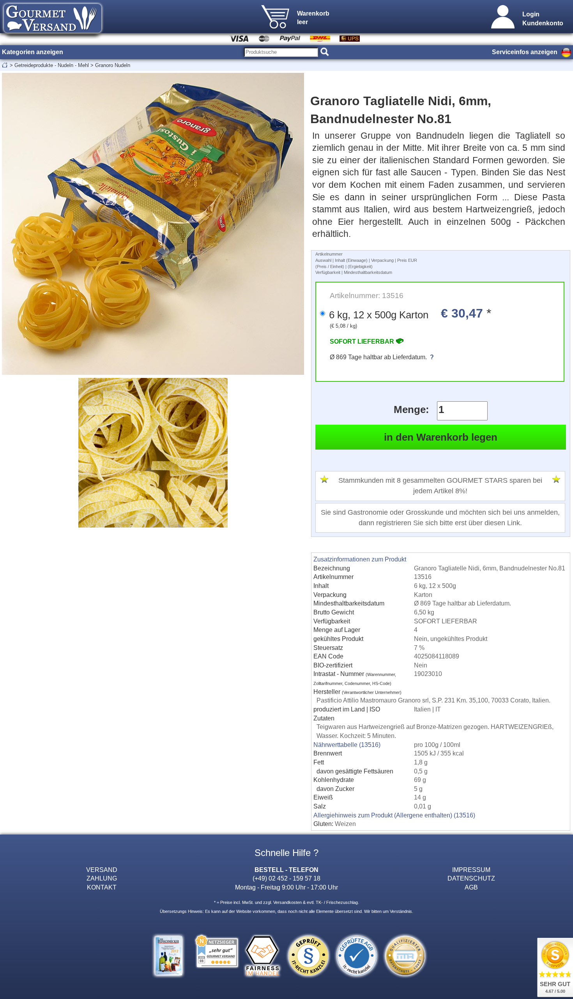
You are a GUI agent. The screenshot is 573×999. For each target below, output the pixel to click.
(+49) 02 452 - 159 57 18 (286, 878)
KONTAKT (102, 887)
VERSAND (101, 869)
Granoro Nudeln (112, 65)
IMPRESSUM (471, 869)
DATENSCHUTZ (471, 878)
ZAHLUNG (102, 878)
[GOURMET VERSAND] (52, 36)
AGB (471, 887)
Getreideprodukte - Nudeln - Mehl (51, 65)
